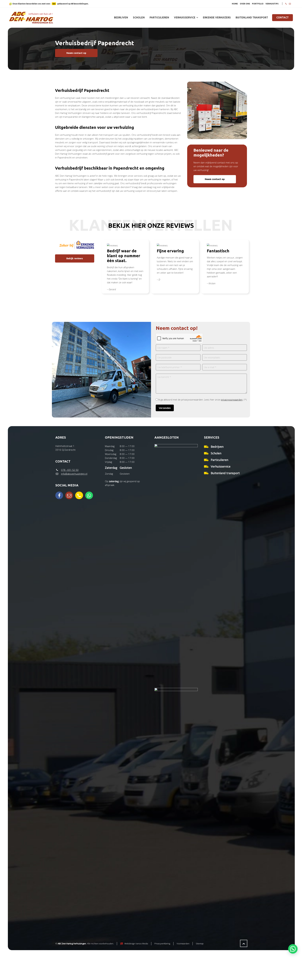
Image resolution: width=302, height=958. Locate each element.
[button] (293, 949)
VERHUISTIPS (272, 4)
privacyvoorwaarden (232, 399)
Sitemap (200, 943)
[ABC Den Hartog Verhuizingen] (31, 17)
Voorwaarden (183, 943)
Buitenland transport (225, 473)
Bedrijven (217, 446)
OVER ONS (245, 4)
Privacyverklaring (162, 943)
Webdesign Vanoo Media (136, 943)
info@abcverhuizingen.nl (74, 473)
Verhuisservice (220, 466)
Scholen (216, 453)
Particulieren (219, 460)
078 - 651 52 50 (69, 469)
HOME (235, 4)
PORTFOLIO (257, 4)
